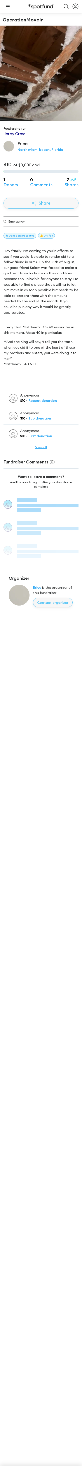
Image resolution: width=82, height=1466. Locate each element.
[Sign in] (75, 6)
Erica (37, 587)
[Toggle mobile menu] (7, 6)
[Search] (66, 6)
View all (41, 447)
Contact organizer (52, 602)
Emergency (16, 221)
